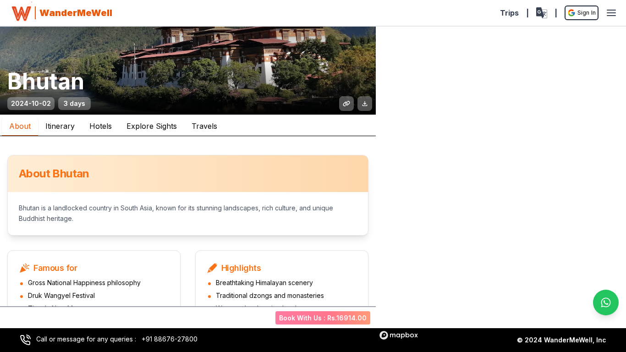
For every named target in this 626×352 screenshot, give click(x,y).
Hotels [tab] (100, 126)
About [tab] (20, 126)
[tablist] (188, 125)
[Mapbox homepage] (399, 335)
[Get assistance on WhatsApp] (606, 302)
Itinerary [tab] (60, 126)
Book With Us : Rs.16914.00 (323, 318)
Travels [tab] (204, 126)
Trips (509, 12)
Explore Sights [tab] (151, 126)
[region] (501, 185)
